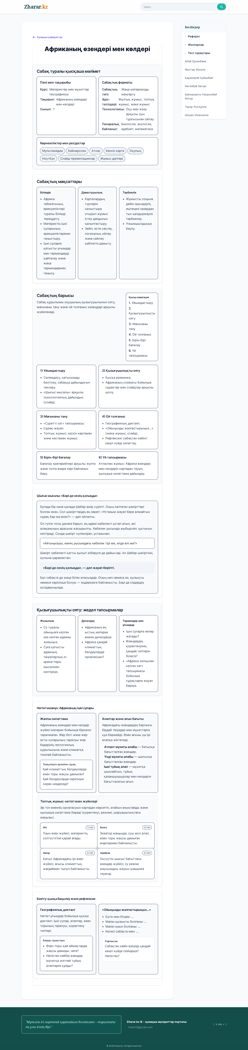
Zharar (36, 6)
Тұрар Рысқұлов (195, 106)
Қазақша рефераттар (49, 37)
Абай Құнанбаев (195, 61)
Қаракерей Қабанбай (199, 77)
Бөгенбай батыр (195, 86)
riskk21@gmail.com (140, 1027)
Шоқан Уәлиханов (197, 115)
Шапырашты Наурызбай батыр (201, 96)
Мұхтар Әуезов (195, 69)
